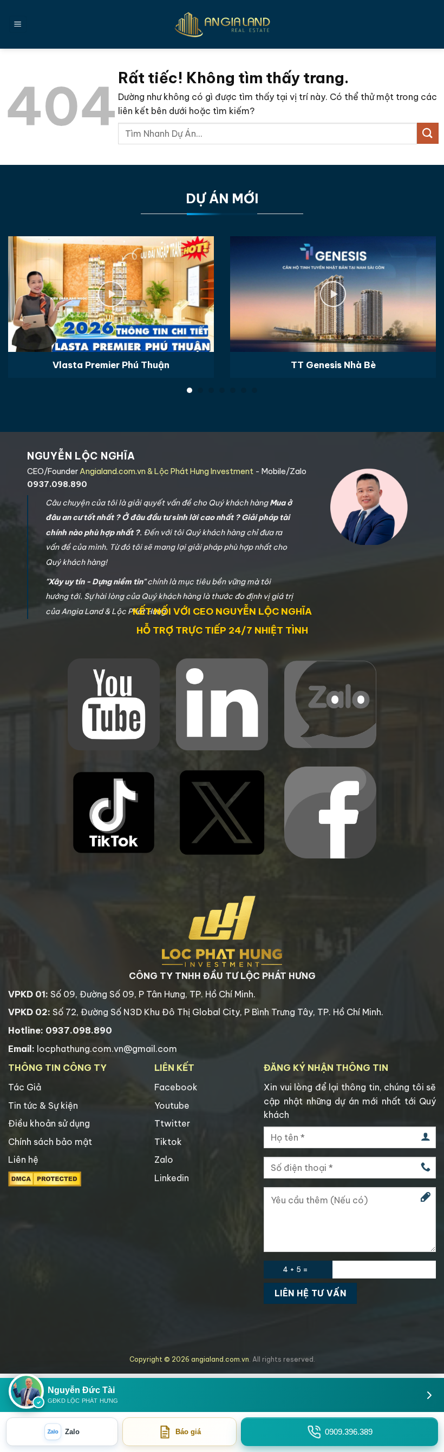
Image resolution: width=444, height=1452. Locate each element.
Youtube (172, 1105)
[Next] (421, 293)
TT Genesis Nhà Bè (333, 364)
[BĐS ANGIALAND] (222, 24)
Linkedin (171, 1178)
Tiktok (168, 1141)
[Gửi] (428, 133)
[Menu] (18, 25)
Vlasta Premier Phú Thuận (111, 364)
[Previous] (22, 293)
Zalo (163, 1159)
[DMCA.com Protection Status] (44, 1178)
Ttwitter (172, 1123)
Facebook (176, 1087)
